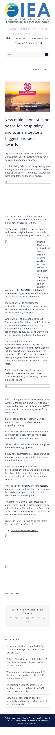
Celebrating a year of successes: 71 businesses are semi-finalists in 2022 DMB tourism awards (25, 688)
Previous (36, 69)
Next (46, 69)
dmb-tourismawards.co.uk (24, 530)
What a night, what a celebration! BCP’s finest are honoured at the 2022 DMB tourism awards (26, 675)
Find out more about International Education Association (29, 41)
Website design (11, 718)
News (7, 593)
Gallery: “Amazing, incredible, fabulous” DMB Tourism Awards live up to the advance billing (26, 662)
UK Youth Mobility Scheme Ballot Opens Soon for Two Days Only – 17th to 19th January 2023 (26, 649)
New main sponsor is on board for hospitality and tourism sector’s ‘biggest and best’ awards (26, 701)
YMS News (14, 593)
